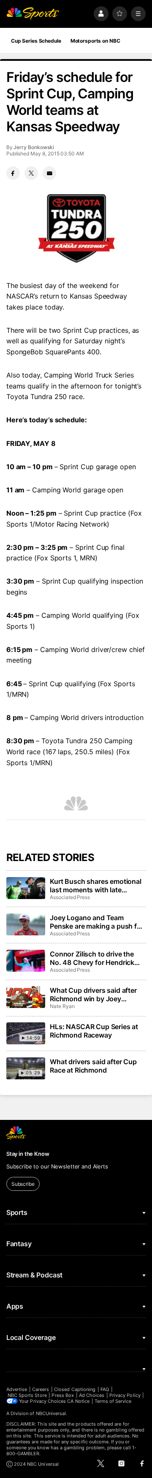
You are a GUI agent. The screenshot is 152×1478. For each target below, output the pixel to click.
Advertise (16, 1389)
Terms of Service (113, 1401)
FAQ (104, 1389)
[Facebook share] (13, 173)
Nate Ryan (62, 1006)
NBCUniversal (51, 1413)
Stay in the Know (27, 1153)
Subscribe (23, 1184)
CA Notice (78, 1401)
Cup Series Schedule (36, 41)
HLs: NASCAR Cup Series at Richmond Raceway (94, 1030)
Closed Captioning (74, 1389)
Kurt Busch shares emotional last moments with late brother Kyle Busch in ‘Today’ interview (96, 885)
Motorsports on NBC (95, 41)
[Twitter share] (31, 173)
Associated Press (70, 897)
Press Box (63, 1395)
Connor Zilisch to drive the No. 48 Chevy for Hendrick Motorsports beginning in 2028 (92, 958)
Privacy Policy (125, 1395)
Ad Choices (92, 1395)
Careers (40, 1389)
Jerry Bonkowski (34, 147)
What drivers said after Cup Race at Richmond (93, 1065)
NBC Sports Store (27, 1395)
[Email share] (49, 173)
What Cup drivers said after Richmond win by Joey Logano (93, 994)
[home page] (33, 13)
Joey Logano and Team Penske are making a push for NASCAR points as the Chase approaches (97, 921)
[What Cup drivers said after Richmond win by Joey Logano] (25, 997)
